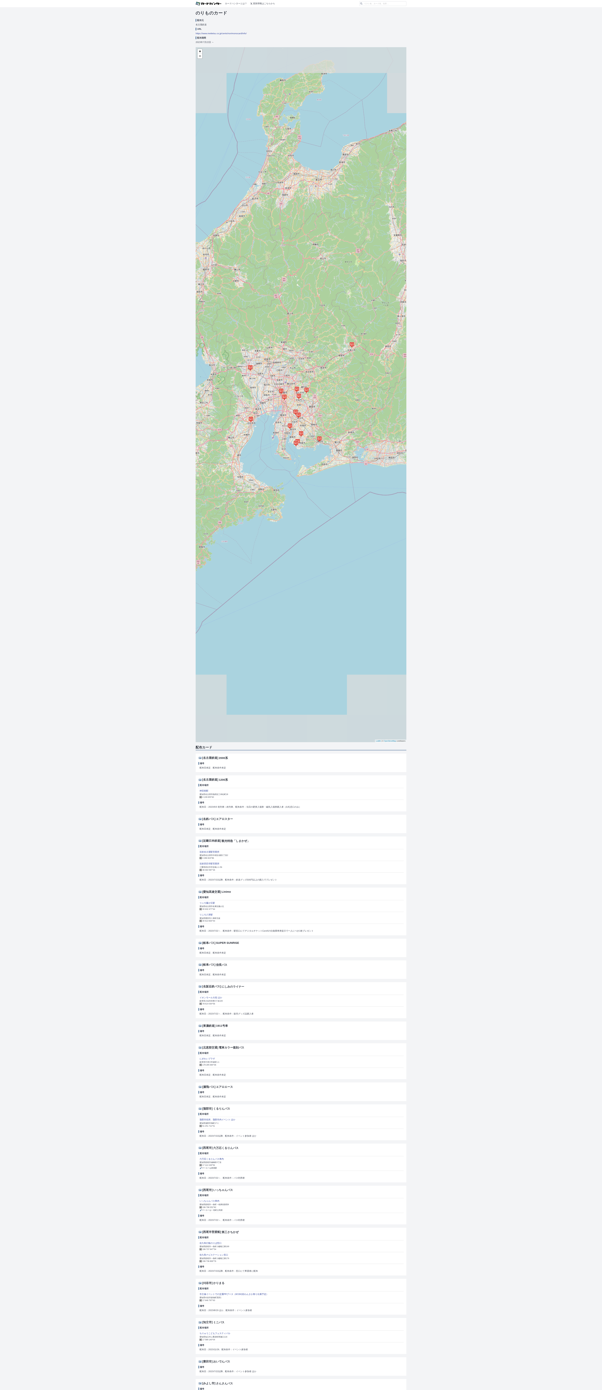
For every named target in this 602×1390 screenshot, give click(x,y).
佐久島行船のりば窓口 (211, 1243)
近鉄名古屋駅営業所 (209, 852)
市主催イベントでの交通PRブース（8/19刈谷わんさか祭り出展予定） (234, 1294)
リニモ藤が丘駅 (207, 903)
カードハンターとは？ (236, 3)
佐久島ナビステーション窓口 (214, 1255)
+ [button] (200, 51)
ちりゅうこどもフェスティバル (215, 1333)
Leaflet (378, 741)
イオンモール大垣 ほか (211, 997)
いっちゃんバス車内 (209, 1201)
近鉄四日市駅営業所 (209, 863)
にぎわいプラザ (207, 1058)
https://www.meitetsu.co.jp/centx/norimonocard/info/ (221, 33)
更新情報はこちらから (264, 3)
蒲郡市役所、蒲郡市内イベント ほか (217, 1119)
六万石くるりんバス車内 (212, 1159)
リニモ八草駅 (206, 914)
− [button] (200, 56)
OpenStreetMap (390, 741)
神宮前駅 (204, 790)
